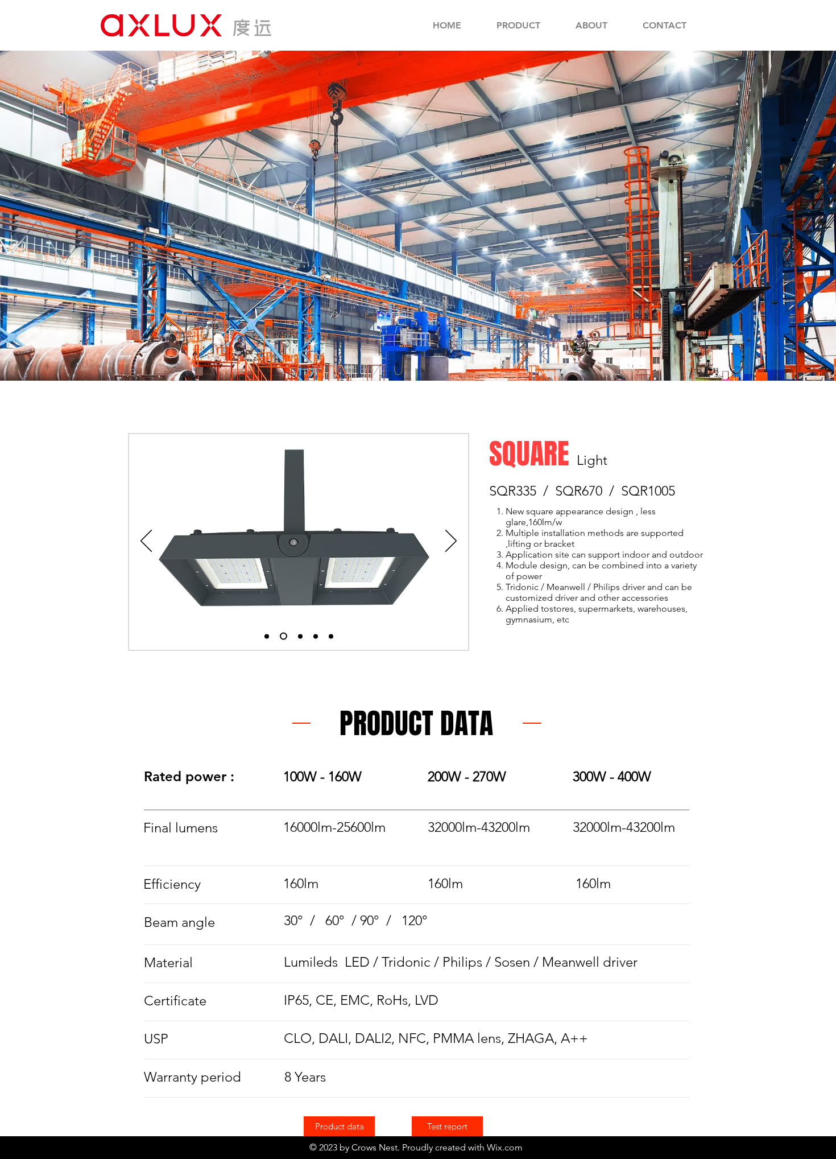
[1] (282, 636)
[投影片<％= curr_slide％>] (266, 636)
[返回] (146, 542)
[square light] (299, 636)
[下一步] (451, 542)
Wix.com (505, 1147)
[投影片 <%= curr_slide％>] (315, 636)
